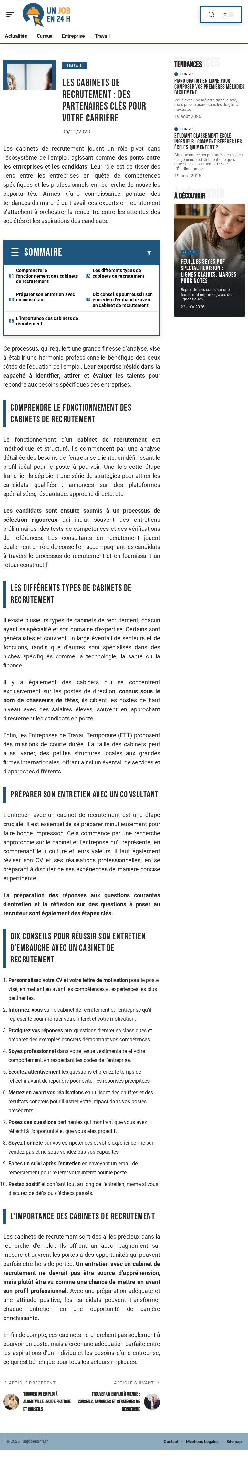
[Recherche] (211, 15)
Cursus (187, 74)
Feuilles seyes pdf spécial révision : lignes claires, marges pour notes (208, 271)
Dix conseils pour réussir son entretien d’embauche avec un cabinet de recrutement (123, 300)
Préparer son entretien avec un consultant (45, 297)
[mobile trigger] (11, 14)
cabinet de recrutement (112, 439)
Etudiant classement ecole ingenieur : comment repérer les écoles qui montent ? (208, 141)
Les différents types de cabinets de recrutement (119, 273)
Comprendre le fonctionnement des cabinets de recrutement (47, 276)
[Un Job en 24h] (46, 14)
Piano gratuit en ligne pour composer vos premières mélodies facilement (209, 87)
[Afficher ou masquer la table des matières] (108, 253)
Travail (74, 65)
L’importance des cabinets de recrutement (47, 321)
